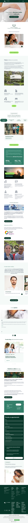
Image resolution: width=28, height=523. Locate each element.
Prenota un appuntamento (14, 16)
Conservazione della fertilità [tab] (11, 120)
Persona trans (18, 507)
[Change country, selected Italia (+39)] (6, 428)
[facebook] (4, 510)
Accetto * (13, 447)
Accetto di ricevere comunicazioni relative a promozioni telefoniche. (13, 454)
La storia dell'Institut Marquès (13, 509)
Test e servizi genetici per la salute (24, 509)
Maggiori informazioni (8, 397)
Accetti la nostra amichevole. (19, 408)
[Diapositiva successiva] (15, 50)
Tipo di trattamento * (7, 433)
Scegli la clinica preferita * (8, 436)
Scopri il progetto (7, 238)
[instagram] (6, 510)
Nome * (6, 419)
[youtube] (9, 510)
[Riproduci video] (14, 250)
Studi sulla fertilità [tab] (25, 120)
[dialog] (14, 518)
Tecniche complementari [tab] (19, 120)
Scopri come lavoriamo (8, 221)
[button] (14, 521)
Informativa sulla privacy (17, 518)
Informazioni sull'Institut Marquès (13, 503)
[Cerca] (19, 1)
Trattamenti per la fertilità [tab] (3, 120)
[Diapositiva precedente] (13, 50)
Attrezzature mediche (14, 300)
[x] (8, 510)
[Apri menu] (23, 1)
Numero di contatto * (7, 426)
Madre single (18, 506)
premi (16, 27)
